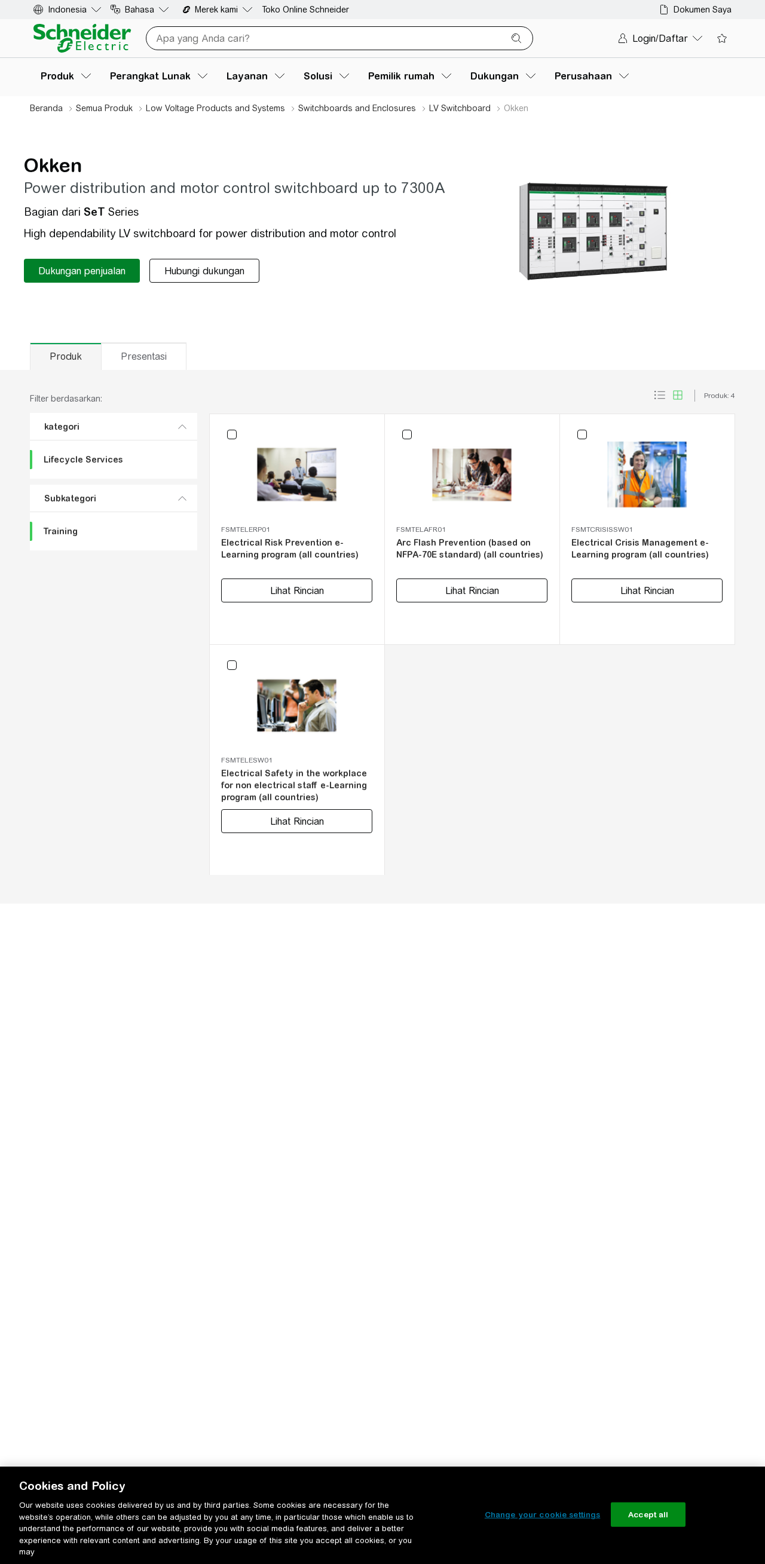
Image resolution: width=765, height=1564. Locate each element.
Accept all (648, 1514)
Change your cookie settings (543, 1514)
